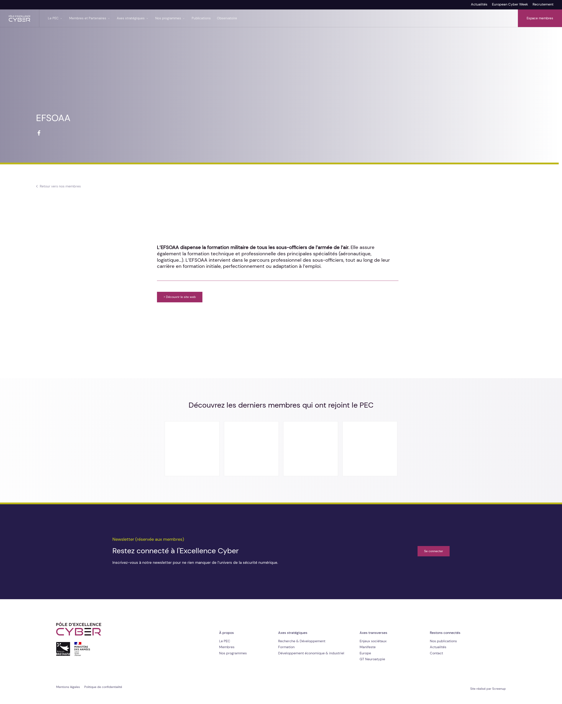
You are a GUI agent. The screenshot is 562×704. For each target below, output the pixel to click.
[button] (60, 186)
